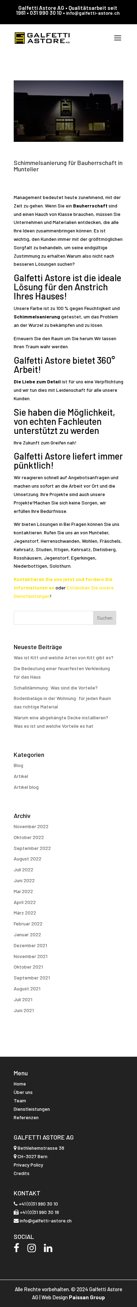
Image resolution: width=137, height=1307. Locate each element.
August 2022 (27, 859)
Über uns (23, 1092)
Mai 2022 (23, 891)
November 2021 (30, 956)
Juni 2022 (24, 880)
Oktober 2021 (28, 967)
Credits (22, 1173)
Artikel (21, 776)
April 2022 (25, 902)
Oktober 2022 (29, 837)
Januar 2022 (27, 934)
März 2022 (25, 913)
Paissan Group (87, 1297)
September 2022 (32, 848)
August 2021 (27, 988)
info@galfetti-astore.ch (93, 13)
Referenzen (26, 1117)
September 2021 (32, 978)
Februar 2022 (28, 923)
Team (20, 1100)
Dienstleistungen (32, 1109)
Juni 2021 (24, 1010)
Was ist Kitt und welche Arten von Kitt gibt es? (63, 657)
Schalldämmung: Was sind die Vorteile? (56, 688)
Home (20, 1084)
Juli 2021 (23, 999)
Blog (18, 765)
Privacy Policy (28, 1165)
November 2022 (31, 826)
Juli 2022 (23, 869)
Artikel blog (26, 787)
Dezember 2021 (30, 945)
